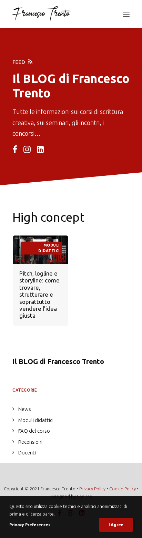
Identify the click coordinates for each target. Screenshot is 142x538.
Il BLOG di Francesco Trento (58, 361)
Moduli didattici (49, 248)
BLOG (39, 78)
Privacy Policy (92, 488)
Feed (18, 62)
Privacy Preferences (29, 524)
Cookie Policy (122, 488)
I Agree (116, 524)
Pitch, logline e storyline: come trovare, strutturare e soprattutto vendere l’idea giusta (39, 294)
